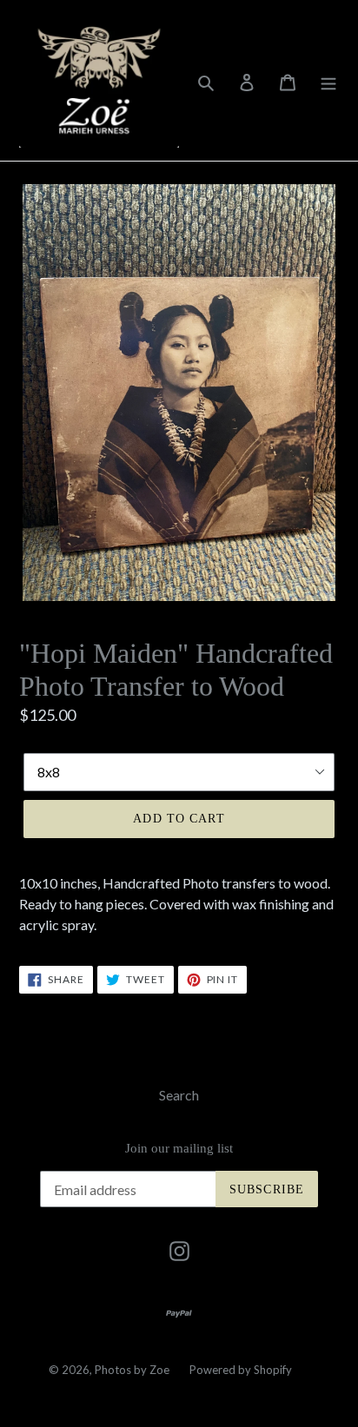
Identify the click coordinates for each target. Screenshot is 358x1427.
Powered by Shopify (240, 1370)
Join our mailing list (179, 1148)
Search (179, 1095)
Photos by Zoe (132, 1370)
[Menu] (328, 81)
